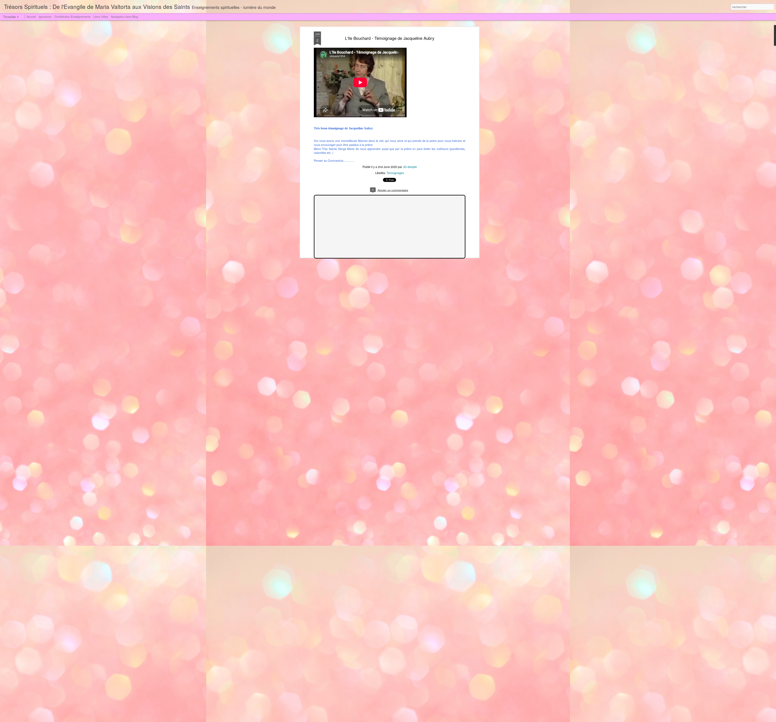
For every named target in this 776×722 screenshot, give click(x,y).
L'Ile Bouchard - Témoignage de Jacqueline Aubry (389, 38)
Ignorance (45, 17)
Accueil (31, 17)
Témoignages (395, 173)
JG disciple (410, 167)
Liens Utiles (100, 17)
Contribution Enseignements (72, 17)
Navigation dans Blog (124, 17)
